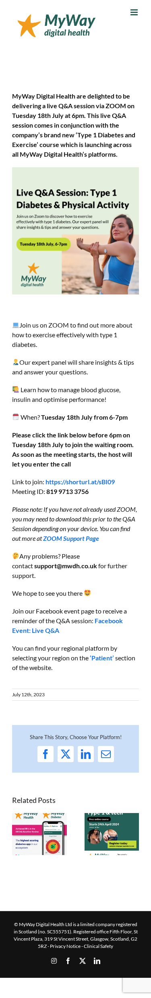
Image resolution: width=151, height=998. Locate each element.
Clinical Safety (98, 946)
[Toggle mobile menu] (134, 12)
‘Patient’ (102, 658)
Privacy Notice (65, 946)
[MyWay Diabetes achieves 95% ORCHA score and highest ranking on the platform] (39, 817)
